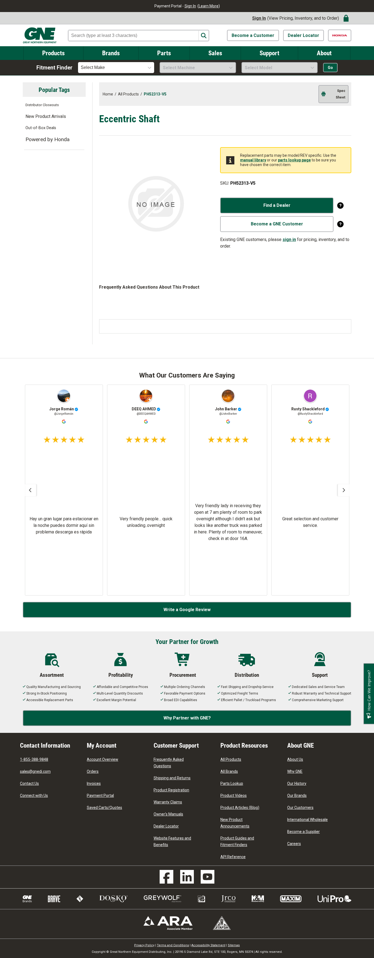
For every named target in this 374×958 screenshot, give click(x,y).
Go (330, 67)
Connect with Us (34, 795)
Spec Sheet (340, 94)
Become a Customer (253, 35)
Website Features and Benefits (172, 841)
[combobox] (116, 67)
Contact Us (29, 783)
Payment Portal (100, 795)
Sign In (190, 6)
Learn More (208, 6)
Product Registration (171, 790)
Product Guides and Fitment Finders (237, 841)
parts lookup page (294, 160)
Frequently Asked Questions (169, 762)
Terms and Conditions (173, 945)
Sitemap (234, 945)
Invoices (94, 783)
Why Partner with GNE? (187, 718)
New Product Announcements (234, 822)
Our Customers (300, 807)
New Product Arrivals (45, 116)
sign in (289, 239)
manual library (253, 160)
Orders (93, 771)
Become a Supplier (303, 831)
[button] (30, 490)
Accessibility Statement (208, 945)
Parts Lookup (231, 783)
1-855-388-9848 (34, 759)
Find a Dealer (276, 205)
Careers (294, 843)
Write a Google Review (187, 609)
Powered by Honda (47, 139)
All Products (230, 759)
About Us (295, 759)
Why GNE (295, 771)
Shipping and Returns (172, 778)
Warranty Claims (168, 802)
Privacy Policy (144, 945)
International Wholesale (307, 819)
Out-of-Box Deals (40, 128)
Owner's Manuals (168, 814)
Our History (296, 783)
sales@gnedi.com (35, 771)
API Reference (233, 857)
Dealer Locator (303, 35)
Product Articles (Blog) (239, 807)
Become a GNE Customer (277, 224)
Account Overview (102, 759)
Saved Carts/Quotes (104, 807)
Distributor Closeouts (42, 105)
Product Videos (233, 795)
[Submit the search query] (203, 36)
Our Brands (297, 795)
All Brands (229, 771)
